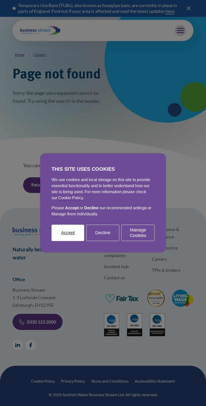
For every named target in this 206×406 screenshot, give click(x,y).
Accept (68, 232)
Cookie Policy (70, 198)
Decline (102, 232)
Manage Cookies (138, 232)
